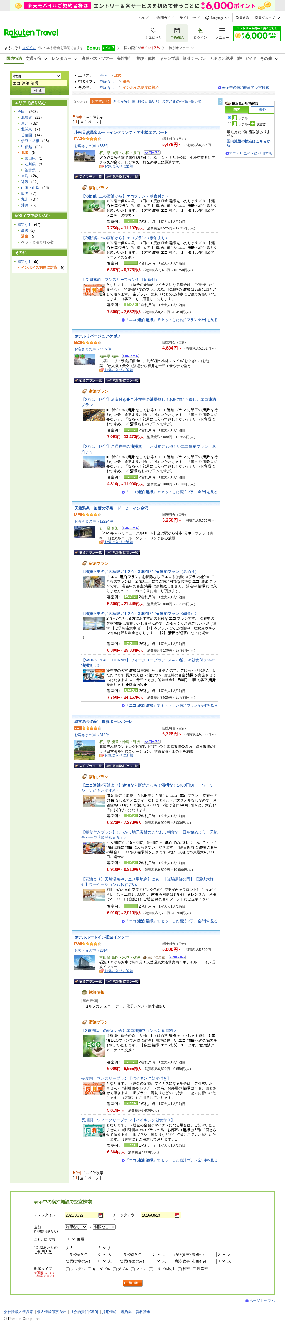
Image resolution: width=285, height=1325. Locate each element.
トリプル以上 (164, 1269)
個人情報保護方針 (51, 1312)
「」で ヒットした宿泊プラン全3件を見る (172, 921)
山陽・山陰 (30, 188)
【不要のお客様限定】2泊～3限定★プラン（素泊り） (140, 571)
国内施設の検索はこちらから (248, 143)
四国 (24, 193)
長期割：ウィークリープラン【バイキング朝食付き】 (128, 1120)
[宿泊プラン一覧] (89, 176)
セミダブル (101, 1269)
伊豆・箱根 (30, 141)
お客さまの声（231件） (93, 950)
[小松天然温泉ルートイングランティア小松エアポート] (150, 153)
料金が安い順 (124, 101)
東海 (24, 176)
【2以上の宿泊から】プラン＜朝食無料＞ (129, 1030)
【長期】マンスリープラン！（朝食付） (120, 279)
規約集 (126, 1312)
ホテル (243, 118)
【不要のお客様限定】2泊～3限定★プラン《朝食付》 (140, 613)
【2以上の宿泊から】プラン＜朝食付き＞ (125, 196)
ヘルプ (143, 18)
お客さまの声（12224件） (95, 521)
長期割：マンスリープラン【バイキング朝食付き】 (126, 1078)
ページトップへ (262, 1301)
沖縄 (24, 205)
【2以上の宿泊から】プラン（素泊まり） (125, 238)
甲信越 (26, 147)
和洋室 (202, 1269)
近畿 (24, 182)
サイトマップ (190, 18)
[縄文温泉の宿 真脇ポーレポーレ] (150, 742)
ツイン (141, 1269)
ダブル (122, 1269)
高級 (24, 230)
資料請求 (143, 1312)
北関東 (26, 129)
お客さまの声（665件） (93, 146)
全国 (103, 75)
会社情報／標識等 (18, 1312)
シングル (77, 1269)
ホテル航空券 (252, 124)
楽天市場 (242, 18)
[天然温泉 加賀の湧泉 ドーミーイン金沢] (129, 529)
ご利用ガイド (164, 18)
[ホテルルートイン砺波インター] (175, 958)
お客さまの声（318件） (93, 735)
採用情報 (109, 1312)
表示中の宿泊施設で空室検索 (245, 87)
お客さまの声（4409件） (94, 349)
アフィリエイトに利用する (250, 153)
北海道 (26, 117)
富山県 (30, 158)
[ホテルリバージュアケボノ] (129, 357)
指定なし (107, 81)
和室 (186, 1269)
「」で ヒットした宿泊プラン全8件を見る (172, 320)
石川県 (30, 164)
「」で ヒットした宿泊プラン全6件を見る (172, 705)
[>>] (220, 101)
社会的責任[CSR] (84, 1312)
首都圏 (26, 135)
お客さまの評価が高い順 (182, 101)
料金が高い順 (148, 101)
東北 (24, 123)
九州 (24, 199)
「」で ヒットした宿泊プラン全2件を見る (172, 492)
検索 (133, 1283)
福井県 (30, 170)
